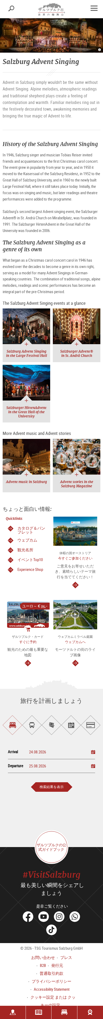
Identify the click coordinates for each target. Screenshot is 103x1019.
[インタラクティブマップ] (13, 1012)
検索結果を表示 (52, 787)
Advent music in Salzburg (26, 482)
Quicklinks (14, 518)
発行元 (57, 965)
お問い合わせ (43, 957)
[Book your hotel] (64, 1012)
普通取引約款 (51, 973)
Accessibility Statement (51, 989)
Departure (15, 765)
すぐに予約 (27, 642)
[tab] (12, 725)
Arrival (13, 751)
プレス (66, 957)
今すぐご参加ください (75, 558)
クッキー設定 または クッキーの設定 (53, 1001)
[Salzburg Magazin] (39, 1012)
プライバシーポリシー (51, 981)
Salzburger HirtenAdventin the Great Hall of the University (26, 412)
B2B (43, 965)
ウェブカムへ (75, 642)
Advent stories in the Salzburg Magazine (76, 484)
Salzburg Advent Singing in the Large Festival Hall (26, 353)
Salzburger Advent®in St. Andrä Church (76, 353)
